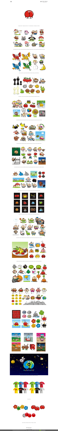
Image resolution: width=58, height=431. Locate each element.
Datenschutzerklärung (43, 430)
